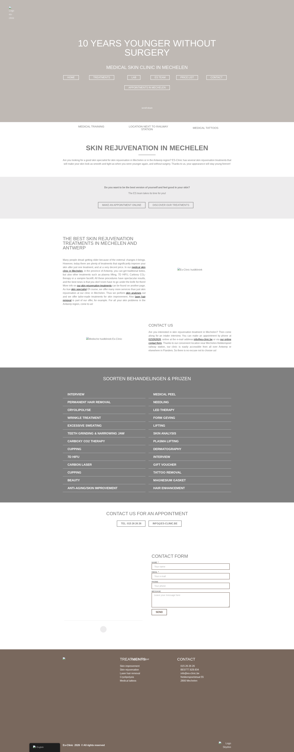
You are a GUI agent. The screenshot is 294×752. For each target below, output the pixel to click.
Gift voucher (164, 464)
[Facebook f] (103, 629)
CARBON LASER (80, 464)
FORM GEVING (164, 417)
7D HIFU (73, 456)
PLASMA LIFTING (166, 441)
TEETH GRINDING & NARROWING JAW (96, 433)
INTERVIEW (76, 394)
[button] (104, 394)
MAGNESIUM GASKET (169, 480)
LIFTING (159, 425)
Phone (155, 582)
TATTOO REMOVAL (167, 472)
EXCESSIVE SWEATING (85, 425)
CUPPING (74, 449)
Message (156, 591)
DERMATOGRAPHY (167, 449)
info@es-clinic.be (203, 339)
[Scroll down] (147, 104)
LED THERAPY (163, 410)
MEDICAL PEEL (164, 394)
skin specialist (79, 289)
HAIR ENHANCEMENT (169, 488)
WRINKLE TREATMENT (84, 417)
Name (155, 562)
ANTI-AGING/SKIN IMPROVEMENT (92, 488)
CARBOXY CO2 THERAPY (86, 441)
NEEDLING (161, 402)
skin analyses (133, 293)
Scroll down (147, 108)
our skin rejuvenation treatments (94, 285)
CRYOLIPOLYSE (79, 410)
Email (155, 572)
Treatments (133, 659)
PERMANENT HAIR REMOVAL (89, 402)
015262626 (155, 339)
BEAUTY (74, 480)
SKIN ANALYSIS (164, 433)
